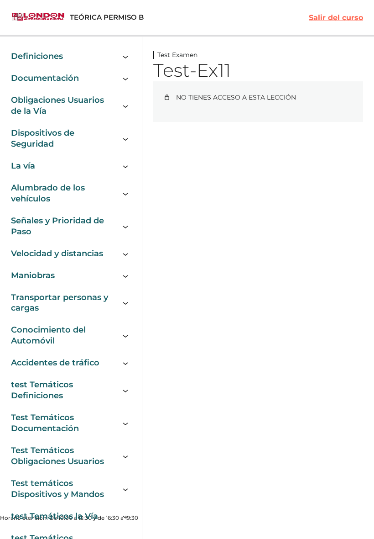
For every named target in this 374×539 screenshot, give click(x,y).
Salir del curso (336, 17)
